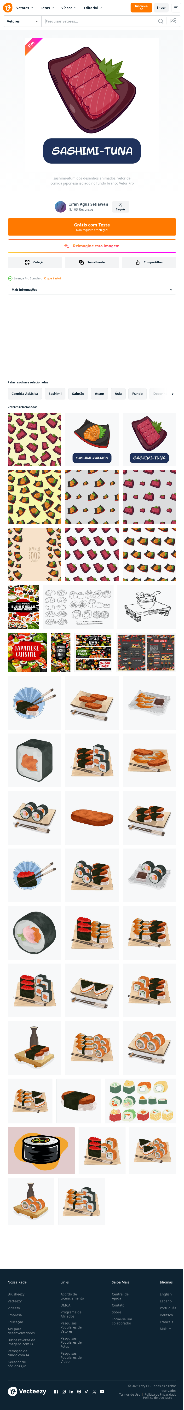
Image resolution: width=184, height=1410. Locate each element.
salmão (78, 393)
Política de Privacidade (157, 1394)
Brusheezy (16, 1294)
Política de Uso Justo (154, 1397)
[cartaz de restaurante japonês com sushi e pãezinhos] (23, 607)
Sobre (114, 1312)
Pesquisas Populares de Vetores (70, 1327)
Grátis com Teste (92, 227)
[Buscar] (161, 21)
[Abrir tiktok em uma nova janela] (87, 1391)
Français (163, 1322)
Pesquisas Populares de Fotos (70, 1342)
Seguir (120, 209)
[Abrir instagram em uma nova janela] (64, 1391)
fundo (137, 393)
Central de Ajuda (118, 1296)
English (162, 1294)
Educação (15, 1322)
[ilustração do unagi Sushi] (34, 703)
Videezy (14, 1308)
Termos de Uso (126, 1394)
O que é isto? (52, 278)
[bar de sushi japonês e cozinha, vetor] (60, 652)
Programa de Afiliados (70, 1314)
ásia (118, 393)
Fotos (45, 8)
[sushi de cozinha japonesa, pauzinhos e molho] (27, 652)
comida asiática (25, 393)
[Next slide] (165, 393)
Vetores (22, 8)
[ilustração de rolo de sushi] (34, 760)
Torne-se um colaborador (120, 1321)
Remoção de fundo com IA (18, 1353)
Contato (116, 1305)
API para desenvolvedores (21, 1331)
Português (164, 1308)
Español (162, 1301)
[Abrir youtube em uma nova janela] (102, 1391)
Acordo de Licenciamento (71, 1296)
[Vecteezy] (7, 7)
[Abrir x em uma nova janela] (94, 1391)
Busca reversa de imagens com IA (21, 1342)
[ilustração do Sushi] (149, 703)
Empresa (15, 1315)
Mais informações (24, 290)
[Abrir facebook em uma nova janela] (56, 1391)
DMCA (64, 1305)
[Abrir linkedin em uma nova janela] (71, 1391)
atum (99, 393)
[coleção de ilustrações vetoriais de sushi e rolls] (140, 1101)
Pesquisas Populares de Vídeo (70, 1357)
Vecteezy (15, 1301)
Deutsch (162, 1315)
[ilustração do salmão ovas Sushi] (34, 875)
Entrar (161, 8)
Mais (160, 1329)
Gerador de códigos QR (17, 1364)
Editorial (91, 8)
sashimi (55, 393)
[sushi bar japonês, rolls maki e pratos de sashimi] (93, 652)
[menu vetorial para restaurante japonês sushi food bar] (146, 652)
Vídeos (66, 8)
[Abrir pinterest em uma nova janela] (79, 1391)
